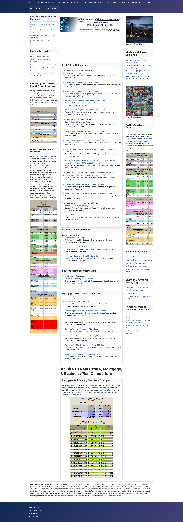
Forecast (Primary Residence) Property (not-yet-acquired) (86, 131)
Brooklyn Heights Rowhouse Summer (139, 260)
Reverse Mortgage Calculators (94, 2)
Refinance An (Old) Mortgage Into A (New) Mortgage (84, 336)
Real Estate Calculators (44, 2)
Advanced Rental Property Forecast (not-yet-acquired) (85, 101)
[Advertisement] (91, 46)
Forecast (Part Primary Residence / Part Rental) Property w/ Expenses (90, 193)
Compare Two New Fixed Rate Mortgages (80, 320)
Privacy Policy (34, 507)
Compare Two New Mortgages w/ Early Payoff (82, 329)
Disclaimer (33, 514)
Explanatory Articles (135, 2)
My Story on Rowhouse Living (136, 263)
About (147, 2)
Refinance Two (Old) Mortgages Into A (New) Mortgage (85, 345)
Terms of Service (35, 511)
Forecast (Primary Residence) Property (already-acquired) (86, 140)
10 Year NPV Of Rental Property (76, 206)
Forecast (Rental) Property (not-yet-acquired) (81, 82)
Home (31, 2)
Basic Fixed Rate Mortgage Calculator (79, 302)
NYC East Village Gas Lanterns (137, 266)
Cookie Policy (34, 517)
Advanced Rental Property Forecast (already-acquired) (85, 110)
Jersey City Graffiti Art (134, 293)
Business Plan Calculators (117, 2)
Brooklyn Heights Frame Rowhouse (138, 257)
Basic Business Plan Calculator (76, 238)
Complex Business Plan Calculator (77, 247)
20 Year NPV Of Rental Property (76, 215)
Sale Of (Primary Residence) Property (78, 122)
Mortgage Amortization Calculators (68, 2)
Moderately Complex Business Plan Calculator (81, 256)
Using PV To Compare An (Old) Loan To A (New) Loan (84, 354)
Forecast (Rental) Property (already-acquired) (81, 91)
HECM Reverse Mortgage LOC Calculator (80, 279)
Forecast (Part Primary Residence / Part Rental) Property (85, 184)
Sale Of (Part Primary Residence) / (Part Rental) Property (85, 175)
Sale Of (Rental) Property (74, 73)
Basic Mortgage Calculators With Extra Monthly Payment (85, 311)
